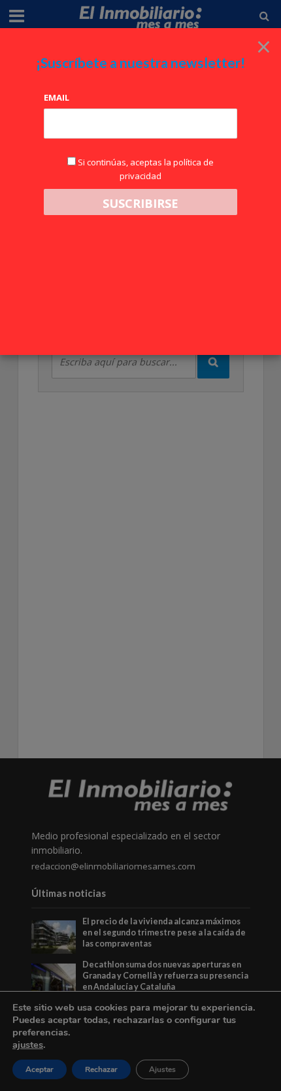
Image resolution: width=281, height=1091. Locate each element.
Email (56, 97)
